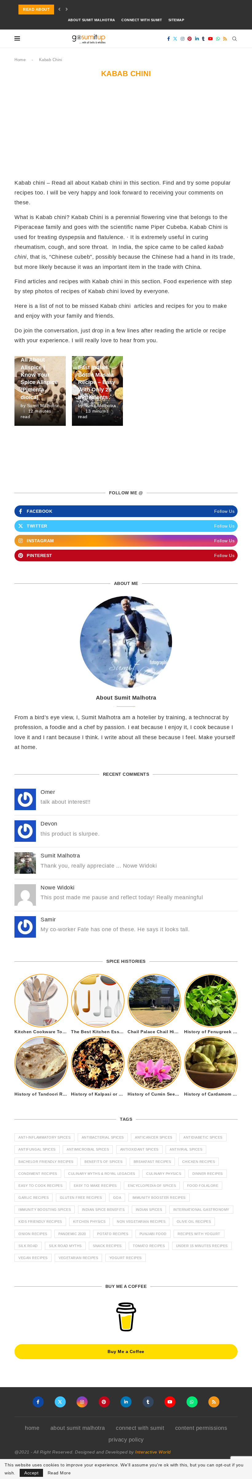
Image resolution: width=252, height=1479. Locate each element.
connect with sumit (141, 20)
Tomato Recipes (149, 1246)
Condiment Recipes (37, 1173)
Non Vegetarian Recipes (141, 1221)
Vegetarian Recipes (78, 1258)
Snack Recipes (107, 1246)
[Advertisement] (126, 132)
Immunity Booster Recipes (159, 1197)
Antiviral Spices (186, 1149)
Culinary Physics (163, 1173)
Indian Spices (149, 1209)
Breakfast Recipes (152, 1161)
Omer (48, 792)
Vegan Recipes (33, 1258)
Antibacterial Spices (103, 1137)
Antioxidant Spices (139, 1149)
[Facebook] (168, 39)
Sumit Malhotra (43, 405)
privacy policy (126, 1440)
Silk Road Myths (65, 1246)
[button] (59, 9)
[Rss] (225, 39)
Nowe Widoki (58, 888)
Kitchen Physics (89, 1221)
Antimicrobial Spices (88, 1149)
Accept (31, 1472)
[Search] (234, 39)
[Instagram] (183, 39)
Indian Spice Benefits (103, 1209)
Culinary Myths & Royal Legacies (101, 1173)
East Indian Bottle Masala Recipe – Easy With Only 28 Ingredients (96, 382)
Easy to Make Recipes (95, 1185)
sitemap (176, 20)
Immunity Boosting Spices (44, 1209)
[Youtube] (210, 39)
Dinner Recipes (207, 1173)
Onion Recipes (32, 1234)
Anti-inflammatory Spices (44, 1137)
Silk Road (28, 1246)
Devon (49, 824)
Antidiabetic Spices (202, 1137)
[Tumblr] (203, 39)
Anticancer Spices (153, 1137)
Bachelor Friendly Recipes (45, 1161)
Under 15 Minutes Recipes (202, 1246)
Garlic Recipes (33, 1197)
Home (20, 59)
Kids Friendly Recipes (40, 1221)
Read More (59, 1473)
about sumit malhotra (91, 20)
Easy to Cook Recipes (40, 1185)
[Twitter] (175, 39)
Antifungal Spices (37, 1149)
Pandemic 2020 (72, 1234)
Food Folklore (203, 1185)
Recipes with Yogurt (199, 1234)
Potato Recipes (112, 1234)
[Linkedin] (197, 39)
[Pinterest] (189, 39)
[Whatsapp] (218, 39)
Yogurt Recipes (125, 1258)
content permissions (201, 1428)
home (32, 1428)
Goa (117, 1197)
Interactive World (153, 1452)
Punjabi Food (153, 1234)
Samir (48, 919)
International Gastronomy (201, 1209)
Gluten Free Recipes (81, 1197)
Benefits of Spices (103, 1161)
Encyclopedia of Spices (152, 1185)
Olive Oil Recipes (194, 1221)
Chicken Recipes (198, 1161)
